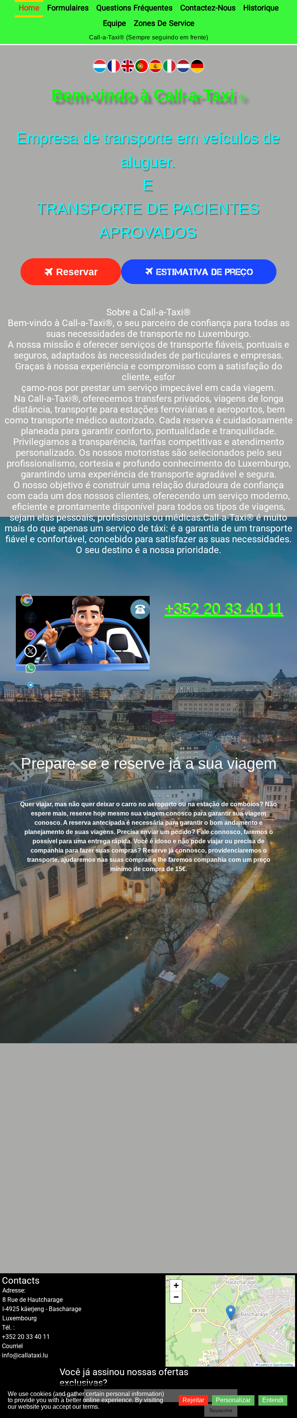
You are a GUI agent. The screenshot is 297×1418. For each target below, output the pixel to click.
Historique (261, 8)
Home (29, 8)
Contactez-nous (208, 8)
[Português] (141, 65)
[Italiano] (169, 65)
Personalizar (233, 1400)
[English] (128, 65)
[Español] (155, 65)
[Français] (114, 65)
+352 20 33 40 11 (223, 609)
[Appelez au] (140, 609)
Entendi (272, 1400)
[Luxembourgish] (100, 65)
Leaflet (263, 1364)
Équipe (114, 24)
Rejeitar (193, 1400)
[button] (231, 1313)
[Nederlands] (183, 65)
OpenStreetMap (283, 1364)
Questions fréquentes (134, 8)
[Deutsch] (197, 65)
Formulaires (68, 8)
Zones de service (164, 24)
